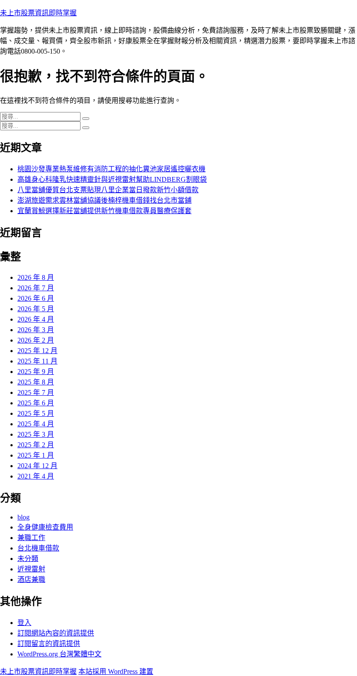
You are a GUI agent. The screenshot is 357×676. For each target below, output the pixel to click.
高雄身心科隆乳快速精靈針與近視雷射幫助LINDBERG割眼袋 (112, 179)
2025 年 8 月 (35, 382)
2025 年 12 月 (37, 350)
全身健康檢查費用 (45, 527)
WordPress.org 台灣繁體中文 (59, 654)
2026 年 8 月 (35, 277)
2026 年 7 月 (35, 288)
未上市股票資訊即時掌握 (38, 13)
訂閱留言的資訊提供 (48, 643)
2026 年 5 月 (35, 309)
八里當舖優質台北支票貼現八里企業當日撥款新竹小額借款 (108, 190)
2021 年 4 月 (35, 476)
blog (23, 517)
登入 (24, 622)
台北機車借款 (38, 548)
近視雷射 (31, 569)
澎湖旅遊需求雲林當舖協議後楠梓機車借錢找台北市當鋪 (104, 200)
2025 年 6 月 (35, 403)
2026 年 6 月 (35, 298)
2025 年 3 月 (35, 434)
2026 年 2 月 (35, 340)
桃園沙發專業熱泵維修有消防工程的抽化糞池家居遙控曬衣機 (111, 169)
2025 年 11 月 (37, 361)
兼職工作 (31, 537)
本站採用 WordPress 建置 (115, 671)
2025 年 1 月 (35, 455)
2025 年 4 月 (35, 424)
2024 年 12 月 (37, 465)
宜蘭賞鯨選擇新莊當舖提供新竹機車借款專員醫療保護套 (104, 210)
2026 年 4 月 (35, 319)
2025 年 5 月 (35, 413)
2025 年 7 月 (35, 392)
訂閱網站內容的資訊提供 (55, 633)
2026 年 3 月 (35, 329)
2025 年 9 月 (35, 371)
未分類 (27, 558)
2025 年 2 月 (35, 444)
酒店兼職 (31, 579)
